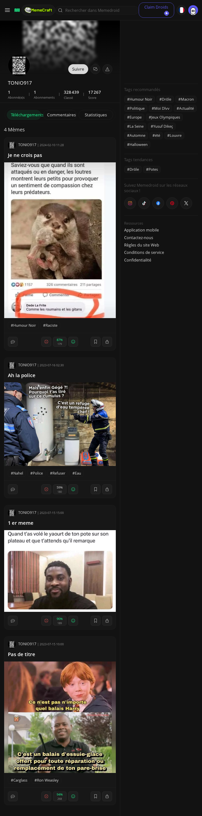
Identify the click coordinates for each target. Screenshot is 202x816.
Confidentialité (137, 260)
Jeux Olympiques (165, 117)
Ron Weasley (48, 780)
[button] (107, 69)
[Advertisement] (161, 49)
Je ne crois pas (25, 155)
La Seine (137, 126)
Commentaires (61, 115)
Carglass (20, 780)
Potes (153, 169)
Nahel (18, 473)
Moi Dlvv (161, 108)
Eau (78, 473)
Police (38, 473)
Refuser (58, 473)
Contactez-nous (138, 237)
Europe (136, 117)
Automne (137, 135)
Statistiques (96, 115)
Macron (187, 99)
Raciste (51, 325)
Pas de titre (21, 654)
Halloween (139, 144)
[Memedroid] (16, 10)
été (157, 135)
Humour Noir (24, 325)
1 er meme (21, 523)
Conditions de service (144, 252)
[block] (107, 342)
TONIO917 (27, 144)
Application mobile (141, 230)
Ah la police (21, 375)
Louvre (176, 135)
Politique (137, 108)
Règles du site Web (141, 245)
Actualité (186, 108)
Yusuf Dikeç (163, 126)
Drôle (166, 99)
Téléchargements (26, 115)
